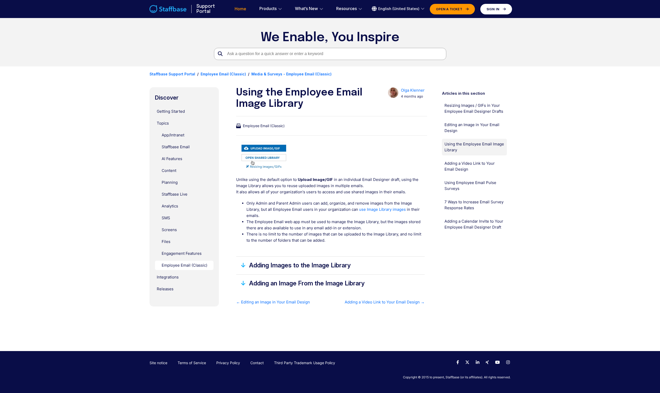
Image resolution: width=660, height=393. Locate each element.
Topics (163, 123)
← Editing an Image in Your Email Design (273, 302)
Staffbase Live (174, 194)
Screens (169, 229)
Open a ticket (449, 9)
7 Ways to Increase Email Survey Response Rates (474, 204)
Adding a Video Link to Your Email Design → (384, 302)
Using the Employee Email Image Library (474, 147)
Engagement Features (182, 253)
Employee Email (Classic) (223, 74)
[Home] (168, 9)
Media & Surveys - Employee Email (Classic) (291, 74)
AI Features (172, 158)
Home (240, 8)
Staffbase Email (176, 146)
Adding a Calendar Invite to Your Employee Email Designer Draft (473, 224)
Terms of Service (192, 363)
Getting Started (171, 111)
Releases (165, 288)
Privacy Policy (228, 363)
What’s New (306, 8)
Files (166, 241)
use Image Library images (382, 209)
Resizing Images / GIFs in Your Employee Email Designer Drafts (473, 108)
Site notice (158, 363)
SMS (166, 217)
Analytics (170, 206)
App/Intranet (173, 135)
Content (169, 170)
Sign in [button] (492, 9)
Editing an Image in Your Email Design (471, 127)
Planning (170, 182)
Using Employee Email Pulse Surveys (470, 185)
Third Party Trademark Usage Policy (304, 363)
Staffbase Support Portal (172, 74)
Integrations (168, 277)
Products (268, 8)
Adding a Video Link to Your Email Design (469, 166)
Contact (257, 363)
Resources (346, 8)
